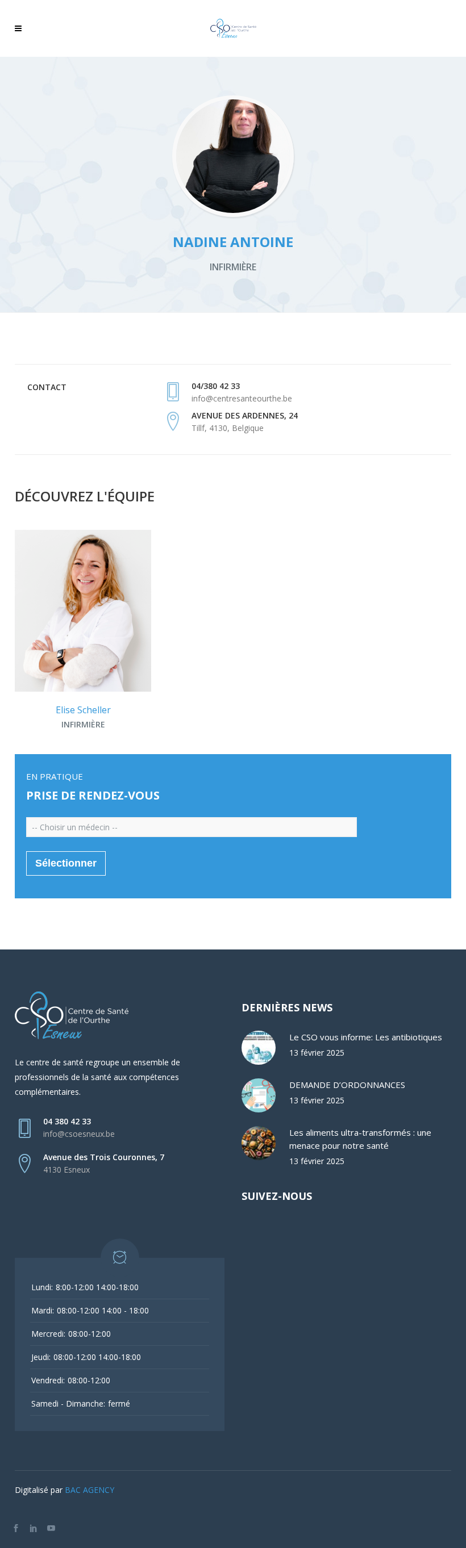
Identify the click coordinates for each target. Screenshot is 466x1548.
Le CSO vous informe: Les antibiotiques (365, 1037)
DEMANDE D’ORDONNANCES (347, 1084)
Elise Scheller (83, 710)
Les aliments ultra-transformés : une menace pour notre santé (360, 1139)
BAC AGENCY (89, 1489)
